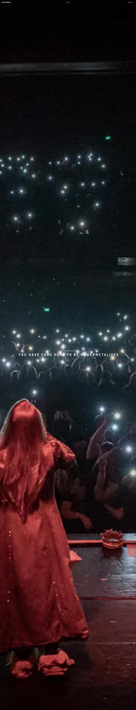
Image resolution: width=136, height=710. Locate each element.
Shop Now (68, 359)
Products (67, 2)
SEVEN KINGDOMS (6, 2)
